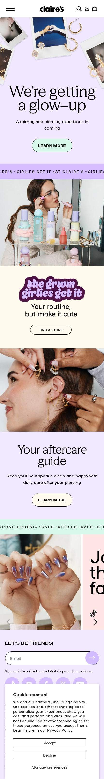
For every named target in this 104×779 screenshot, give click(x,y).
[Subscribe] (92, 658)
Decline (49, 754)
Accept (50, 742)
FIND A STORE (51, 329)
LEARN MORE (52, 145)
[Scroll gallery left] (9, 622)
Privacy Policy (59, 730)
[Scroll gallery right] (95, 622)
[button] (10, 8)
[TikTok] (93, 613)
